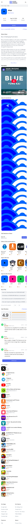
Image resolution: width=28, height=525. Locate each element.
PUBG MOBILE (18, 514)
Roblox (16, 516)
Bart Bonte (11, 13)
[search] (25, 2)
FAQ (2, 523)
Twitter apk (3, 511)
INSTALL (14, 25)
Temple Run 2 (18, 509)
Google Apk (4, 507)
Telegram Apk (4, 514)
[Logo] (13, 2)
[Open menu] (2, 2)
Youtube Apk (4, 516)
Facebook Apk (4, 509)
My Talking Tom (18, 507)
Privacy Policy (18, 523)
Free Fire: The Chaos (20, 511)
